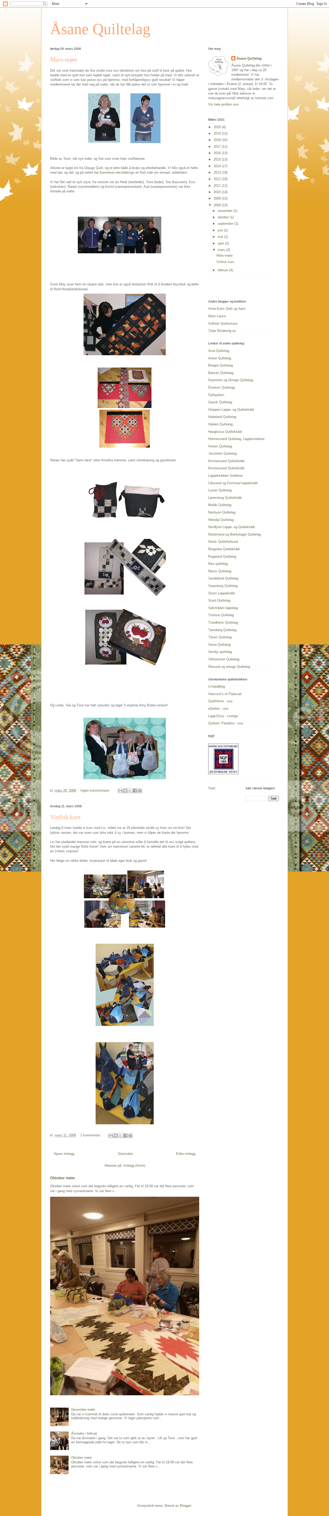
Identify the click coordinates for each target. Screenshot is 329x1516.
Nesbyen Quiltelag (221, 512)
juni (221, 230)
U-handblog (216, 686)
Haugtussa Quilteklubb (225, 432)
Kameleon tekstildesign (117, 172)
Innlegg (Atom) (134, 1165)
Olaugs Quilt (93, 168)
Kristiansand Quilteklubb (226, 461)
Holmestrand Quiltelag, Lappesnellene (236, 439)
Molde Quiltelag (219, 505)
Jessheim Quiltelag (222, 453)
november (225, 211)
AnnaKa (107, 460)
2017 (218, 146)
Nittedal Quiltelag (221, 520)
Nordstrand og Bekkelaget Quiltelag (234, 534)
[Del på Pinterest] (139, 790)
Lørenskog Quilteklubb (225, 498)
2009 (218, 198)
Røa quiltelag (218, 564)
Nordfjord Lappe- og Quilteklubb (231, 527)
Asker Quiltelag (219, 358)
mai (221, 237)
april (221, 243)
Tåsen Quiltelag (220, 637)
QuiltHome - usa (220, 701)
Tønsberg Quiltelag (222, 630)
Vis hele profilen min (223, 104)
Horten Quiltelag (220, 446)
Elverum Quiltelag (221, 387)
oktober (224, 217)
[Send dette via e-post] (120, 790)
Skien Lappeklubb (221, 593)
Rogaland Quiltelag (222, 556)
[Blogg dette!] (125, 790)
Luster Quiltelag (220, 490)
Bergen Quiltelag (220, 365)
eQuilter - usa (218, 708)
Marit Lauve (217, 316)
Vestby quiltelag (220, 652)
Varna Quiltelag (219, 645)
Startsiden (125, 1154)
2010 (218, 192)
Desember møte (83, 1409)
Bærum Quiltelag (220, 373)
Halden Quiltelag (220, 424)
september (226, 224)
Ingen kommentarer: (95, 790)
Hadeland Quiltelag (222, 417)
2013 (218, 172)
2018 (218, 140)
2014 (218, 166)
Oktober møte (62, 1178)
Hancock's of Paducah (225, 694)
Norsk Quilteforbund (223, 542)
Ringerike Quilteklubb (224, 549)
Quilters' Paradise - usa (225, 723)
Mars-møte (63, 59)
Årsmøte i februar (84, 1433)
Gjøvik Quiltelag (220, 402)
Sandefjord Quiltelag (223, 578)
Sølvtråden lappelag (223, 608)
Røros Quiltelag (219, 571)
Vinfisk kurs (65, 817)
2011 (218, 186)
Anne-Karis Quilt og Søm (226, 309)
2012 (218, 179)
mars (222, 250)
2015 (218, 159)
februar (223, 270)
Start (211, 788)
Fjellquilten (216, 395)
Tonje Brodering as (222, 331)
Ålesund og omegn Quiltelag (229, 667)
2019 (218, 133)
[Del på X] (130, 790)
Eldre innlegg (185, 1154)
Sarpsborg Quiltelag (222, 586)
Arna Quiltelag (218, 351)
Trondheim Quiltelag (223, 622)
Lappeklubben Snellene (225, 476)
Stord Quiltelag (219, 600)
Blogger (185, 1506)
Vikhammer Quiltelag (223, 659)
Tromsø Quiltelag (221, 615)
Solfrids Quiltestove (222, 323)
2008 (218, 205)
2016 (218, 153)
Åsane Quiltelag (100, 29)
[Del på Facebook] (135, 790)
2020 (218, 127)
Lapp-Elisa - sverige (223, 716)
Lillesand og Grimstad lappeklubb (233, 483)
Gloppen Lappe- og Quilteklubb (231, 409)
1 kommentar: (91, 1135)
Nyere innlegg (64, 1154)
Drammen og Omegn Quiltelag (230, 380)
